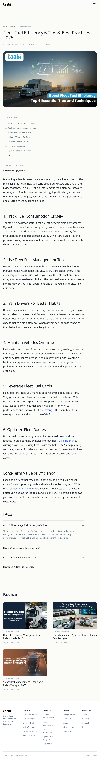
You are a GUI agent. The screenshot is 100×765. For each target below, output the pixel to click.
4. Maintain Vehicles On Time (17, 137)
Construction (68, 719)
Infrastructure (68, 727)
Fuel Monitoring (30, 719)
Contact (85, 723)
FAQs (7, 155)
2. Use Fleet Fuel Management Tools (20, 128)
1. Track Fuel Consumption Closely (20, 123)
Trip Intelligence (50, 744)
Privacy (87, 756)
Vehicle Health (29, 723)
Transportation (69, 715)
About (85, 715)
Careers (85, 719)
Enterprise (67, 731)
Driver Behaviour (30, 731)
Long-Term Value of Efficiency (18, 151)
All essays (10, 26)
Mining (65, 723)
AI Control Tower (30, 715)
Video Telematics (30, 727)
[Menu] (94, 4)
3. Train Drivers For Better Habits (19, 132)
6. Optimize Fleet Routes (15, 146)
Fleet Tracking (29, 735)
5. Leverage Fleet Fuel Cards (17, 142)
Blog (84, 727)
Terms (94, 756)
